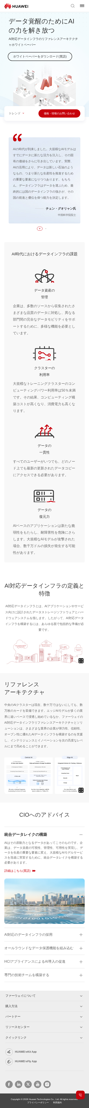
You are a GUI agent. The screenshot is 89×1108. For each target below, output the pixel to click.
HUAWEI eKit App (26, 1051)
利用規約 (57, 1102)
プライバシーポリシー (38, 1102)
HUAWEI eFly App (26, 1061)
